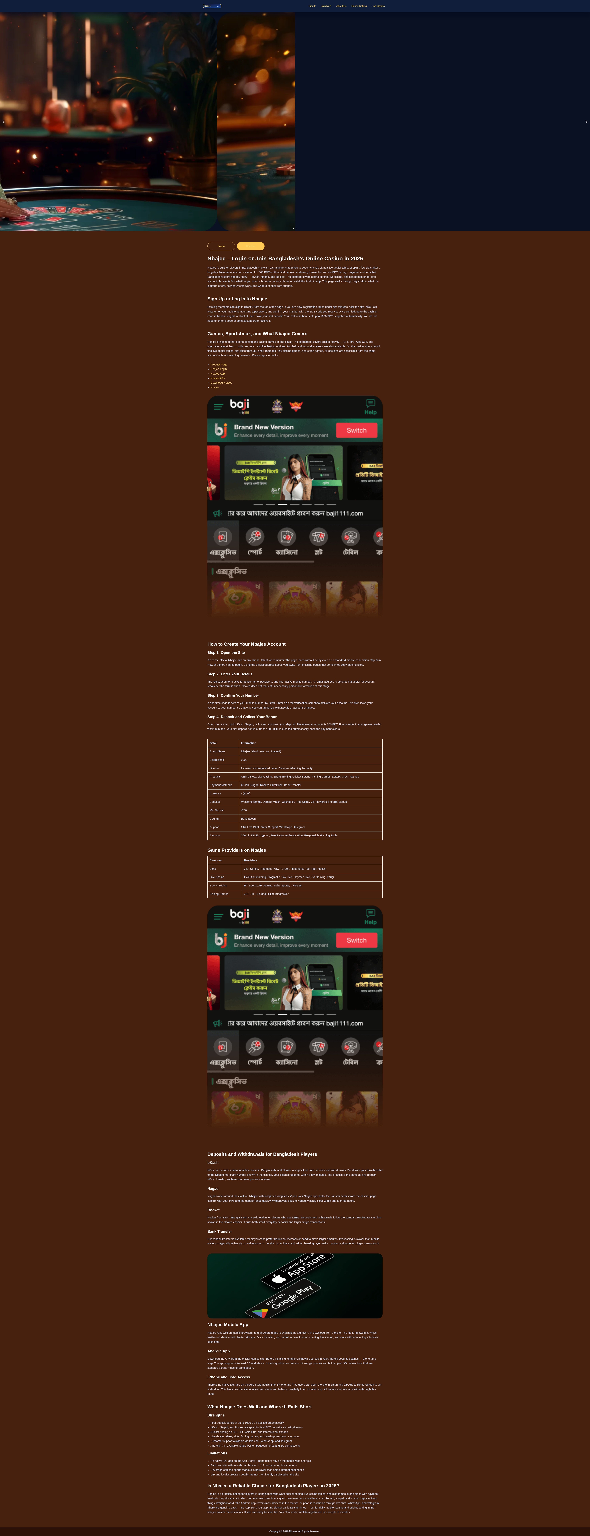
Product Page (218, 364)
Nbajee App (217, 373)
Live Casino (378, 6)
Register (250, 246)
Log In (221, 246)
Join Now (326, 6)
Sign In (312, 6)
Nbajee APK (217, 378)
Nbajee (214, 387)
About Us (341, 6)
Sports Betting (359, 6)
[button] (3, 122)
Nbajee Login (218, 369)
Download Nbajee (221, 382)
